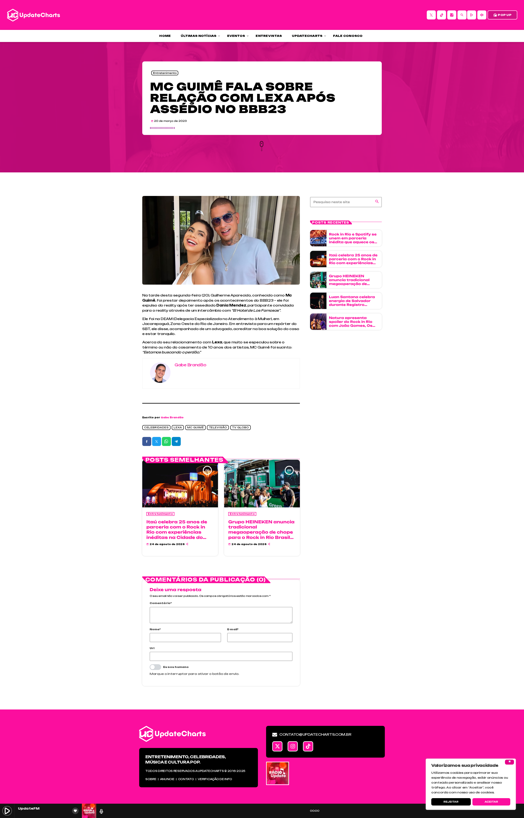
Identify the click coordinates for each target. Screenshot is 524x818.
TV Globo (240, 427)
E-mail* (233, 629)
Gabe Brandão (172, 417)
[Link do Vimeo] (33, 15)
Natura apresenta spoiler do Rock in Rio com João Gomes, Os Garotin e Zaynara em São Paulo (351, 326)
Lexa (178, 427)
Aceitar (491, 801)
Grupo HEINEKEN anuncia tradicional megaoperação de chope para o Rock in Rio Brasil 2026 (261, 532)
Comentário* (161, 603)
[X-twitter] (277, 746)
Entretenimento (165, 73)
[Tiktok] (308, 746)
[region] (471, 784)
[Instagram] (451, 14)
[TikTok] (441, 14)
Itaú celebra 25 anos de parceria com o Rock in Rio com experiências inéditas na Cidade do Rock (176, 532)
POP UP (502, 15)
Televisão (218, 427)
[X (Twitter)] (431, 14)
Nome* (155, 629)
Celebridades (156, 427)
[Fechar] (509, 762)
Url (152, 648)
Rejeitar (451, 801)
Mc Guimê (195, 427)
